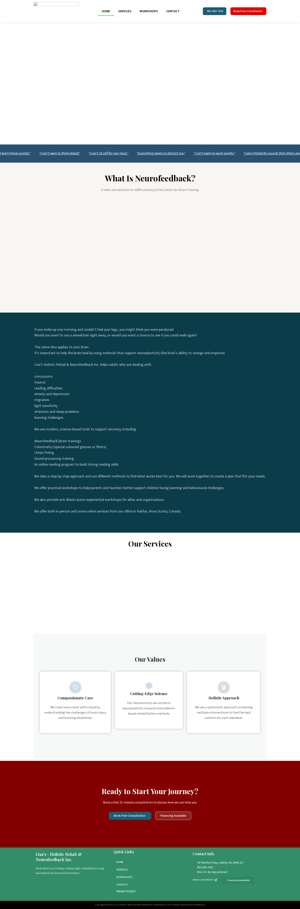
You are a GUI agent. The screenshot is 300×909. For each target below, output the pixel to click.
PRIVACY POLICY (126, 891)
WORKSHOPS (149, 11)
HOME (106, 11)
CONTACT (173, 11)
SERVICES (124, 11)
